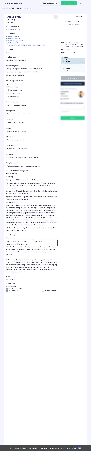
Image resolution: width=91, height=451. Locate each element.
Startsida (4, 8)
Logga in (81, 3)
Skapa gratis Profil (69, 3)
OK (80, 448)
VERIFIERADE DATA (50, 291)
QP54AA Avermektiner (13, 39)
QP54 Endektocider (12, 43)
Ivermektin (13, 29)
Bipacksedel (12, 287)
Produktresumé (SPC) (15, 289)
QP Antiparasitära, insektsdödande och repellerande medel (26, 45)
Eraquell (19, 8)
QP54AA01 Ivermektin (13, 37)
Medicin (11, 8)
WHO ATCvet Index (14, 291)
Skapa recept (72, 78)
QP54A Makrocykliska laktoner (16, 41)
